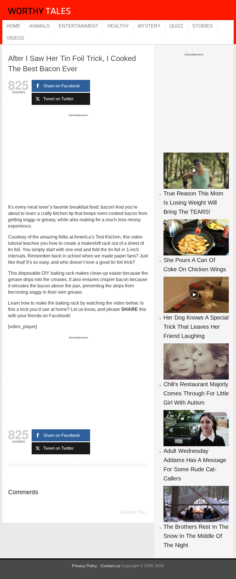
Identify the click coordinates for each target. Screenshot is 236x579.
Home (13, 26)
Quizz (176, 26)
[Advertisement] (78, 158)
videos (15, 38)
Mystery (149, 26)
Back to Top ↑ (134, 512)
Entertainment (78, 26)
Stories (202, 26)
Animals (39, 26)
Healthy (118, 26)
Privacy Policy (84, 565)
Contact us (111, 565)
